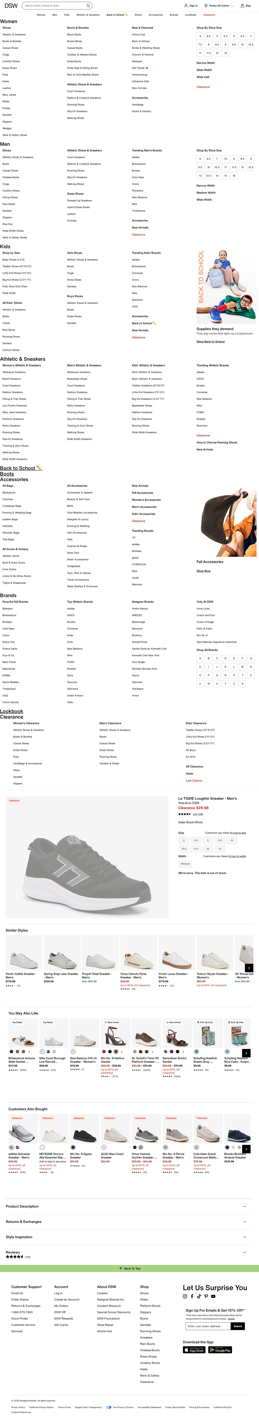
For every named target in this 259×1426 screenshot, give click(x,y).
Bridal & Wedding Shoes (146, 48)
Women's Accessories (146, 500)
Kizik (70, 642)
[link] (23, 977)
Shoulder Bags (10, 532)
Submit (238, 1326)
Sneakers (146, 1337)
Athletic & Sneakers (14, 34)
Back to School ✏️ (117, 15)
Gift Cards (61, 1325)
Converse (137, 273)
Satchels (7, 526)
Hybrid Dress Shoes (78, 207)
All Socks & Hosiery (15, 549)
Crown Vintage (205, 622)
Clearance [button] (209, 15)
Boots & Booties (11, 41)
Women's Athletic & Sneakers (21, 365)
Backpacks (8, 492)
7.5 (200, 44)
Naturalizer (8, 668)
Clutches (7, 499)
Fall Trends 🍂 (140, 68)
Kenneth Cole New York (145, 655)
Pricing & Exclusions (199, 1407)
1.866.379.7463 (22, 1312)
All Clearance (194, 766)
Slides (144, 1299)
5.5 (225, 36)
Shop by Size (11, 253)
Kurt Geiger (138, 662)
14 (217, 175)
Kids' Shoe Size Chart (14, 286)
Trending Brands (142, 531)
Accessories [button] (156, 15)
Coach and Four (206, 615)
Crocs (135, 184)
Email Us (17, 1293)
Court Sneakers (76, 91)
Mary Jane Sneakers (14, 412)
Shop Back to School (211, 341)
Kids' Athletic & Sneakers (148, 365)
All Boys (191, 750)
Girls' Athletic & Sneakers (147, 372)
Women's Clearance (26, 723)
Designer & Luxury (78, 519)
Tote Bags (8, 539)
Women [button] (41, 15)
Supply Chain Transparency (88, 1407)
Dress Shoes (9, 68)
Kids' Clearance (196, 723)
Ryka (70, 675)
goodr (135, 557)
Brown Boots (74, 41)
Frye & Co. (8, 655)
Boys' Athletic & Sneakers (147, 379)
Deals (189, 773)
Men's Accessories (144, 507)
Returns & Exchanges (25, 1306)
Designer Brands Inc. (111, 1299)
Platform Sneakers (13, 419)
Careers (102, 1293)
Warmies (137, 584)
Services (17, 1331)
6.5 (242, 36)
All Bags (7, 486)
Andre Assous (140, 608)
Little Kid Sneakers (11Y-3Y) (148, 392)
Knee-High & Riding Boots (82, 68)
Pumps (6, 108)
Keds (70, 635)
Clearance (203, 87)
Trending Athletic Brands (213, 365)
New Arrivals (139, 88)
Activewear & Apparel (79, 492)
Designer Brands (143, 602)
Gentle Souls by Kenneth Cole (149, 648)
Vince (135, 695)
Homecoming (139, 74)
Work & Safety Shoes (14, 135)
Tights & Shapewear (14, 583)
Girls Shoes (74, 253)
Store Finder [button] (19, 1318)
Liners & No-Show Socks (16, 576)
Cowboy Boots (150, 1363)
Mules (5, 101)
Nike (134, 204)
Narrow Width (206, 63)
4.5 (209, 36)
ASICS (200, 379)
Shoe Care (73, 552)
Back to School (141, 41)
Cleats (6, 323)
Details (231, 1318)
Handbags (137, 104)
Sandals (7, 115)
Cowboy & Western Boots (82, 54)
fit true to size (238, 833)
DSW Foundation (108, 1318)
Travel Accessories (78, 579)
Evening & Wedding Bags (16, 512)
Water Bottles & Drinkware (82, 586)
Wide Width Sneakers (14, 459)
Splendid (137, 682)
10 (242, 44)
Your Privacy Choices (123, 1407)
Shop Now (203, 571)
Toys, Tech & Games (79, 573)
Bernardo (137, 628)
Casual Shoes (10, 48)
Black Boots (74, 34)
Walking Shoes (75, 118)
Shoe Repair (105, 1325)
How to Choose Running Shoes (217, 442)
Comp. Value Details (175, 1407)
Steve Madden (10, 682)
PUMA (200, 412)
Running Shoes (75, 104)
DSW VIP (60, 1312)
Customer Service (23, 1325)
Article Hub (138, 34)
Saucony (72, 682)
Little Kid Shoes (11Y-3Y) (16, 273)
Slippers (7, 121)
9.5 (234, 44)
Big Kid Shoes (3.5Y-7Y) (16, 279)
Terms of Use (64, 1407)
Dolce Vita (8, 642)
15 (225, 175)
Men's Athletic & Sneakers (84, 365)
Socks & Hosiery (141, 111)
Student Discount (109, 1306)
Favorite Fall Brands (15, 602)
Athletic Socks (10, 556)
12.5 (250, 167)
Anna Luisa (203, 608)
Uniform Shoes (10, 350)
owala (135, 577)
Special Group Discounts (113, 1312)
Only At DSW (205, 602)
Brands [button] (174, 15)
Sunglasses (73, 566)
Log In (58, 1293)
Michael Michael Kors (144, 668)
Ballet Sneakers (11, 379)
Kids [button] (66, 15)
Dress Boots (74, 61)
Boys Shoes (75, 296)
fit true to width (237, 856)
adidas (136, 157)
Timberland (138, 210)
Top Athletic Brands (80, 602)
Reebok (201, 419)
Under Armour (75, 695)
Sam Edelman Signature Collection (217, 642)
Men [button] (54, 15)
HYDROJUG (139, 564)
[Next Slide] (249, 968)
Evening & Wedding (78, 526)
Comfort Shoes (11, 61)
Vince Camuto (10, 702)
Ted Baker (138, 689)
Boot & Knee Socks (13, 562)
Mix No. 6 (202, 635)
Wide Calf (203, 77)
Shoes (6, 28)
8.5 (217, 44)
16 (234, 175)
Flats (5, 74)
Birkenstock (139, 164)
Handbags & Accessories (27, 763)
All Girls (190, 757)
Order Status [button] (20, 1299)
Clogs (5, 54)
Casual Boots (74, 48)
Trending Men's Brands (147, 150)
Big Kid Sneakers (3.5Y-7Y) (148, 399)
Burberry (137, 635)
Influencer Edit (140, 81)
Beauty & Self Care (78, 499)
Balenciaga (138, 622)
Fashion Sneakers (12, 392)
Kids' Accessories (143, 514)
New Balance (139, 197)
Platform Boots (150, 1306)
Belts (70, 506)
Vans (70, 702)
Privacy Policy (18, 1407)
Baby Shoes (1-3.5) (13, 259)
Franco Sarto (9, 648)
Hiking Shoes (10, 197)
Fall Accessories (142, 493)
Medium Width (206, 192)
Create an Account (66, 1299)
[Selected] (42, 1051)
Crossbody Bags (11, 506)
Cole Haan (138, 177)
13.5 (208, 175)
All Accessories (77, 486)
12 (217, 53)
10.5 (250, 44)
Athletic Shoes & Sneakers (84, 84)
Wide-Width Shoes (13, 231)
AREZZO (137, 615)
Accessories (140, 220)
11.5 (208, 53)
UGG (135, 306)
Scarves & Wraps (77, 546)
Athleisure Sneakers (14, 372)
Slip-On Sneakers (77, 111)
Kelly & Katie (204, 628)
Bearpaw (7, 608)
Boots (138, 15)
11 (200, 53)
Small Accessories (77, 559)
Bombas (136, 551)
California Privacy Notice (41, 1407)
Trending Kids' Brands (146, 253)
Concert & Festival (142, 54)
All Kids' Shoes (12, 303)
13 (225, 53)
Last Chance (194, 780)
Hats (69, 539)
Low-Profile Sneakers (14, 405)
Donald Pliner (139, 642)
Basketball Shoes (77, 379)
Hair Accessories (77, 532)
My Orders (61, 1306)
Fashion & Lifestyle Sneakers (84, 98)
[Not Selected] (11, 1051)
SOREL (6, 675)
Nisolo (135, 675)
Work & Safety (149, 1375)
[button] (34, 1022)
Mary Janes (9, 94)
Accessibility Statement (149, 1407)
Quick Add (23, 1082)
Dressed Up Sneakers (79, 200)
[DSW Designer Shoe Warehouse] (11, 5)
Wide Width (204, 70)
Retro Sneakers (11, 425)
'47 (134, 537)
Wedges (6, 128)
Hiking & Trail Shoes (14, 399)
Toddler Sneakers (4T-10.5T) (148, 385)
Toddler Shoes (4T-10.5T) (16, 266)
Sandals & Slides (109, 763)
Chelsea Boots (10, 177)
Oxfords (71, 220)
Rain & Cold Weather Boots (83, 74)
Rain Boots (8, 204)
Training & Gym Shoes (15, 445)
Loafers (6, 88)
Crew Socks (9, 569)
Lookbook (190, 15)
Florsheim (137, 190)
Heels (5, 81)
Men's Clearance (110, 723)
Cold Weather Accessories (82, 512)
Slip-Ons (7, 224)
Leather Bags (10, 519)
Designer (137, 61)
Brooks (136, 170)
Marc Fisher (9, 662)
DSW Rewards (63, 1318)
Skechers (137, 300)
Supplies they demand (215, 328)
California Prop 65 (223, 1407)
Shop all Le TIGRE (188, 802)
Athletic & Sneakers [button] (88, 15)
